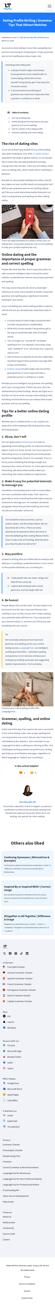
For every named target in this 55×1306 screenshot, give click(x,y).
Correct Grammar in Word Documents (20, 1167)
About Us (7, 1216)
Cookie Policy (27, 1298)
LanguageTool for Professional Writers (21, 1184)
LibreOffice (12, 1100)
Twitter (4, 953)
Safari (10, 1062)
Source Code (9, 1233)
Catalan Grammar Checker (19, 1001)
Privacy (27, 1277)
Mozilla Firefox (14, 1056)
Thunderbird (13, 1126)
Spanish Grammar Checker (20, 978)
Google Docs (13, 1083)
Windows (11, 1027)
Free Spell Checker (16, 966)
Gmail (10, 1115)
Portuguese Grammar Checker (21, 989)
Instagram (15, 953)
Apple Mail (12, 1121)
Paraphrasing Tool (11, 1156)
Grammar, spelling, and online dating (27, 132)
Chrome (11, 1045)
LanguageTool (27, 647)
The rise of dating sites (21, 118)
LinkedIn (27, 953)
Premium (7, 1161)
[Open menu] (49, 6)
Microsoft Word (14, 1088)
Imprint (27, 1291)
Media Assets (9, 1222)
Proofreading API (11, 1190)
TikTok (21, 953)
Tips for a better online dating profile (27, 129)
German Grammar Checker (20, 972)
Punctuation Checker (13, 1150)
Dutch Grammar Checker (19, 995)
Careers (6, 1239)
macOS (10, 1022)
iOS (9, 1016)
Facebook (10, 953)
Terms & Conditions (27, 1284)
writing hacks (27, 442)
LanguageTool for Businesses (17, 1173)
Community (8, 1228)
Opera (10, 1068)
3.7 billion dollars (41, 153)
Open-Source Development (16, 1196)
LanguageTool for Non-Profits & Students (22, 1178)
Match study (14, 368)
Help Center (8, 1201)
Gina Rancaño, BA (33, 37)
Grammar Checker (11, 1144)
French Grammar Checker (19, 984)
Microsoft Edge (14, 1051)
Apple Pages (13, 1094)
